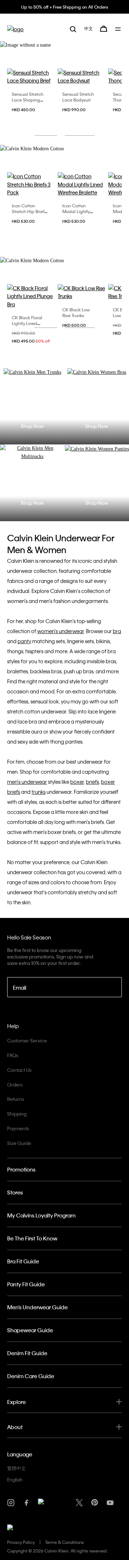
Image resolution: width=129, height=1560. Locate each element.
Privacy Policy (21, 1542)
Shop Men (45, 128)
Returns (15, 1099)
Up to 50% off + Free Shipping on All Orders (64, 7)
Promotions (21, 1169)
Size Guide (19, 1143)
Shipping (17, 1114)
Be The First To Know (32, 1238)
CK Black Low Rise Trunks (76, 312)
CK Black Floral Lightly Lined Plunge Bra (27, 323)
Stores (15, 1192)
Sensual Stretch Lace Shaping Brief (27, 99)
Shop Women (80, 128)
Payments (18, 1128)
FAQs (12, 1055)
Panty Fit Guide (26, 1284)
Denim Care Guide (30, 1376)
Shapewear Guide (30, 1330)
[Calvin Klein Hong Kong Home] (15, 28)
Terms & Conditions (64, 1542)
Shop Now (32, 426)
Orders (15, 1084)
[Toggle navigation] (118, 29)
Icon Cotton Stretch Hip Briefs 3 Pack (29, 211)
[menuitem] (88, 28)
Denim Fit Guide (27, 1353)
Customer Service (27, 1040)
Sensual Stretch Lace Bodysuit (78, 97)
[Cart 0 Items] (103, 28)
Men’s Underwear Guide (37, 1307)
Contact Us (19, 1070)
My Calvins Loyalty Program (41, 1215)
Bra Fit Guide (23, 1261)
